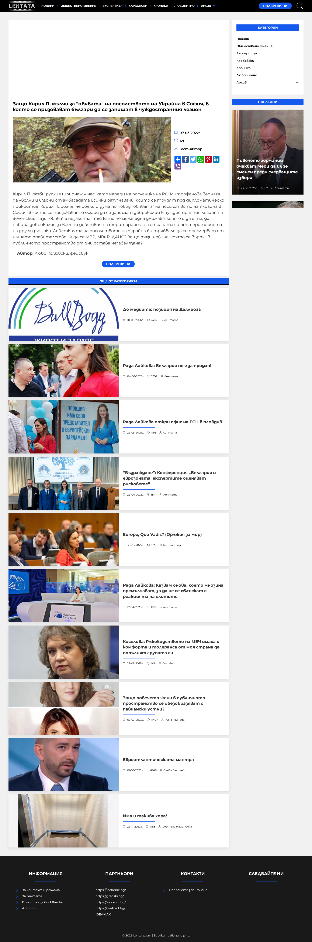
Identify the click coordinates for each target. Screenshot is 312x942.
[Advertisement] (119, 62)
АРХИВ (206, 5)
